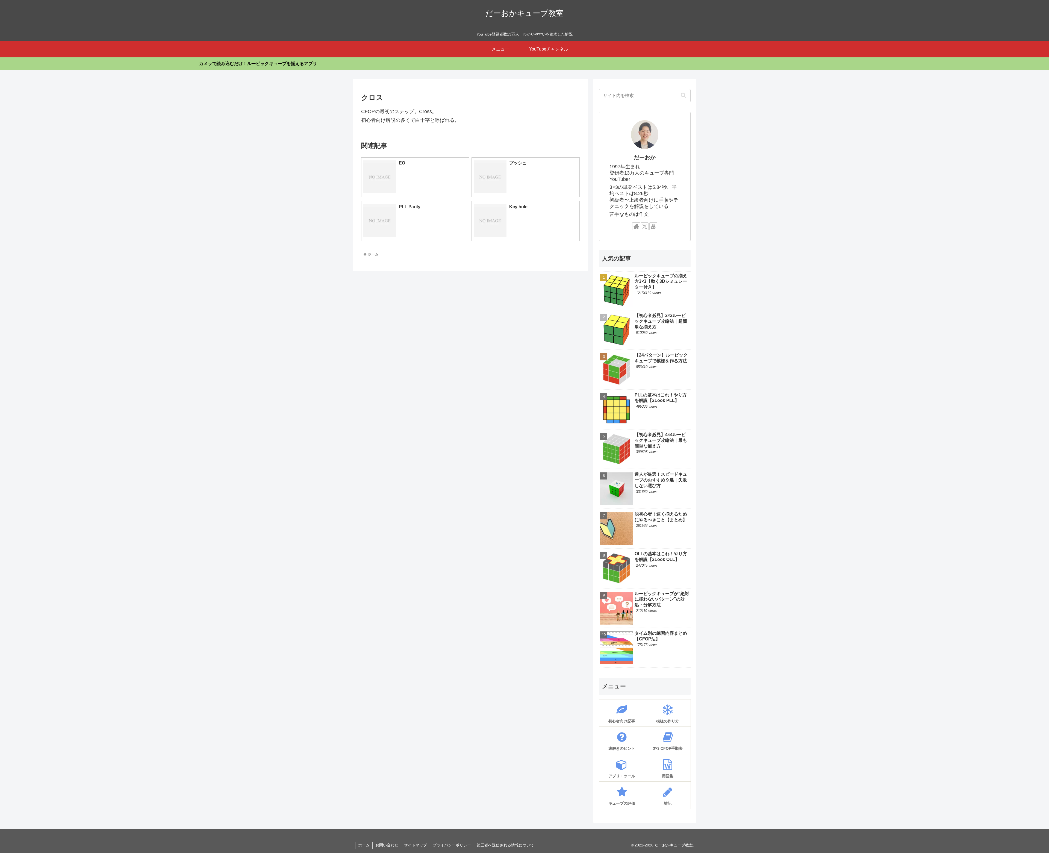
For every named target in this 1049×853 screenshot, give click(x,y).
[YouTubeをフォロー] (653, 226)
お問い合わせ (386, 845)
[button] (683, 95)
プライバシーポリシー (452, 845)
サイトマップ (415, 845)
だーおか (645, 157)
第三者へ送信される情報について (505, 845)
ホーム (364, 845)
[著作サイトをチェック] (636, 226)
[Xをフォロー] (645, 226)
